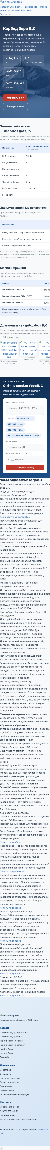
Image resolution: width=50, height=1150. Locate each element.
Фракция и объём (15, 402)
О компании (13, 10)
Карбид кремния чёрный (12, 1041)
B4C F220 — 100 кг (25, 418)
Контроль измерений (10, 1078)
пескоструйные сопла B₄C (14, 517)
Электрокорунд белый (11, 1036)
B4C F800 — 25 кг (15, 430)
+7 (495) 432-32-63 (9, 1107)
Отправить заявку (25, 467)
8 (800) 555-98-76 (9, 1111)
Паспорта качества (9, 1082)
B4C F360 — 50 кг (15, 424)
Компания (11, 441)
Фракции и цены (15, 106)
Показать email (7, 1115)
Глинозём (4, 1057)
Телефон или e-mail (16, 454)
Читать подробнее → (12, 842)
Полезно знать (7, 1090)
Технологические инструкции (14, 1094)
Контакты (26, 10)
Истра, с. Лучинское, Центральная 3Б (18, 1119)
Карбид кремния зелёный (12, 1045)
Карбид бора (6, 1049)
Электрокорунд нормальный (14, 1032)
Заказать (5, 14)
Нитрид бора (6, 1053)
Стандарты (16, 6)
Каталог (4, 6)
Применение (30, 6)
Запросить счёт (15, 97)
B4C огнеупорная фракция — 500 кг (23, 436)
